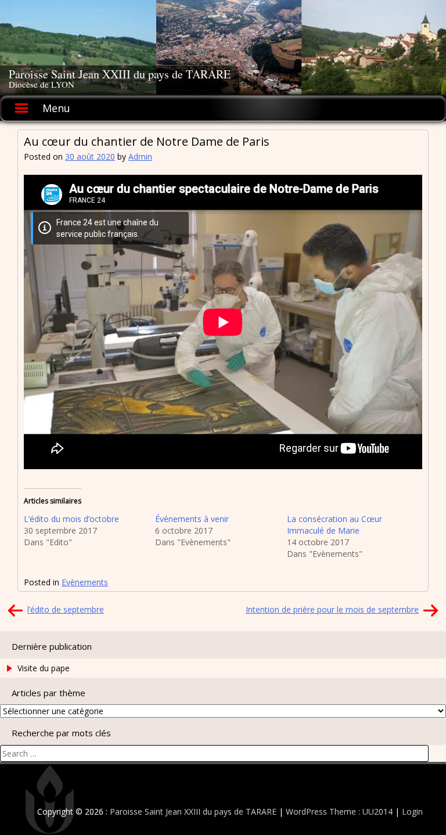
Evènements (85, 582)
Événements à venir (192, 518)
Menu (56, 108)
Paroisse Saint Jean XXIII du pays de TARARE (120, 74)
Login (412, 811)
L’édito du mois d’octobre (71, 518)
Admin (140, 156)
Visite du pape (43, 668)
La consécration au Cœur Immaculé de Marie (334, 524)
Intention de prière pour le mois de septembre (332, 609)
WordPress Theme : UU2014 (339, 811)
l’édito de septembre (65, 609)
